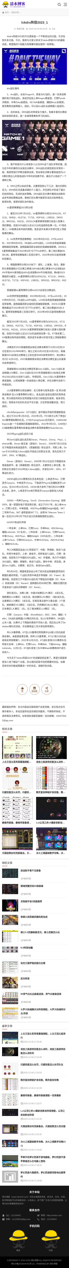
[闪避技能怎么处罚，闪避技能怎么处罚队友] (17, 778)
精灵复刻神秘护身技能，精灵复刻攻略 (40, 1080)
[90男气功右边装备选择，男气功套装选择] (10, 998)
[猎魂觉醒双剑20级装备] (10, 890)
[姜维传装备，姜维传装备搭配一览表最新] (17, 808)
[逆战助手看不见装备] (10, 875)
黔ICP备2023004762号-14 (22, 1264)
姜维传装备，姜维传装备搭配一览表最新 (22, 822)
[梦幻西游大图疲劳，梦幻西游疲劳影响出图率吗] (10, 1177)
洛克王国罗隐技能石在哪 (33, 963)
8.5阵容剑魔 (27, 947)
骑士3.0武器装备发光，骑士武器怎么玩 (40, 932)
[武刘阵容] (10, 983)
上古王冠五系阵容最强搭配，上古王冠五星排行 (25, 762)
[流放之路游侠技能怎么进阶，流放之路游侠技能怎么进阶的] (51, 747)
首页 (7, 12)
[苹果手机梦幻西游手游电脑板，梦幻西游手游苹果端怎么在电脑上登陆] (10, 1161)
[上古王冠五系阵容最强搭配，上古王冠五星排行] (17, 747)
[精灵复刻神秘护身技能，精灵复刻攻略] (51, 778)
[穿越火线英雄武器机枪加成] (10, 921)
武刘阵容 (25, 978)
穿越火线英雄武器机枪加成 (34, 917)
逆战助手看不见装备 (31, 870)
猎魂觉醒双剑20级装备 (32, 886)
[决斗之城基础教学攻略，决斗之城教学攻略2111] (51, 838)
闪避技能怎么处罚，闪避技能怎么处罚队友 (23, 792)
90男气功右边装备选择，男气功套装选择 (41, 994)
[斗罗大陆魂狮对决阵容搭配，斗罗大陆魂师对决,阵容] (10, 1013)
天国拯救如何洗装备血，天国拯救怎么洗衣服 (24, 853)
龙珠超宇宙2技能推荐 (31, 901)
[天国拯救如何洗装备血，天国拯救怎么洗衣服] (17, 838)
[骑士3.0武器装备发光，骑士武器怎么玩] (10, 936)
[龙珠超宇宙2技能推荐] (10, 905)
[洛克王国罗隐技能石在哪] (10, 967)
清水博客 (13, 4)
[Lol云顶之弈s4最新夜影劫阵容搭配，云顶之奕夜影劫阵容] (51, 808)
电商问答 (15, 12)
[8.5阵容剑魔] (10, 952)
